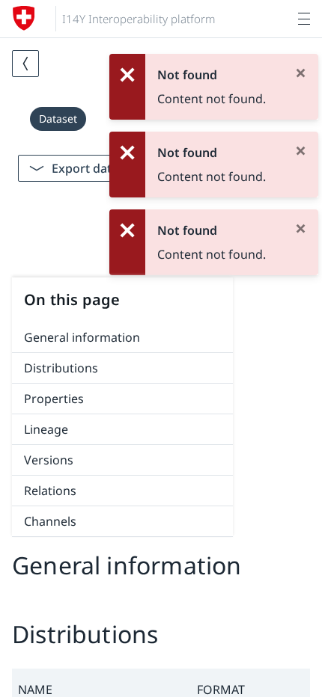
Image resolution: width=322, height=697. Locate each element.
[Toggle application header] (304, 19)
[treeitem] (122, 337)
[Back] (25, 63)
